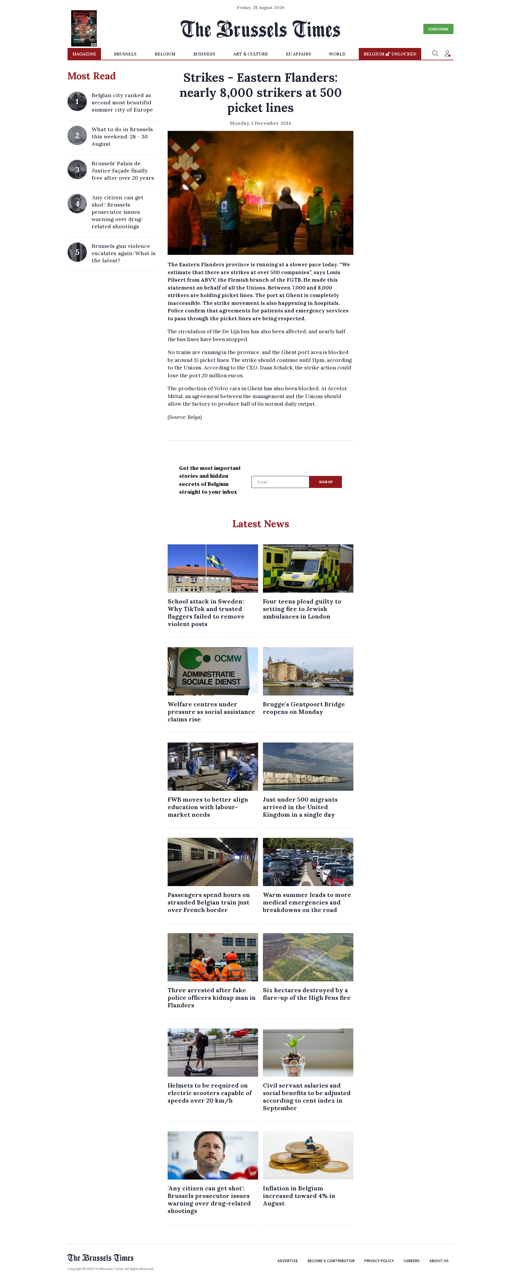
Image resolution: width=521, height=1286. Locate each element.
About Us (439, 1260)
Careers (411, 1260)
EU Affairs (298, 54)
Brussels (125, 54)
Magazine (84, 54)
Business (204, 54)
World (337, 54)
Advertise (287, 1260)
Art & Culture (250, 54)
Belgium (165, 54)
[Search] (435, 54)
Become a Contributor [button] (331, 1260)
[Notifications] (447, 54)
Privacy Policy (379, 1260)
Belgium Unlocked (390, 54)
